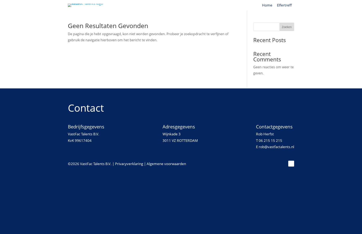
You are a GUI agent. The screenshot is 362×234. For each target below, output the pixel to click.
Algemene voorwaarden (166, 163)
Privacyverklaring (129, 163)
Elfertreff (284, 6)
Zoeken (287, 27)
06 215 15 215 (270, 140)
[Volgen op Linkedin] (291, 164)
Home (267, 6)
